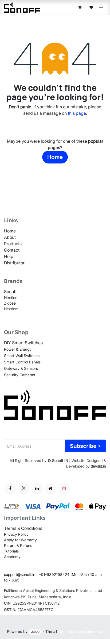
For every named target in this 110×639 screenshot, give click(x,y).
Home (55, 157)
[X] (23, 488)
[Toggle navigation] (101, 7)
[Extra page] (50, 488)
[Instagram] (64, 488)
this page (77, 113)
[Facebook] (10, 488)
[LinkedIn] (37, 488)
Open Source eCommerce (80, 631)
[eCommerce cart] (79, 7)
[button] (85, 446)
